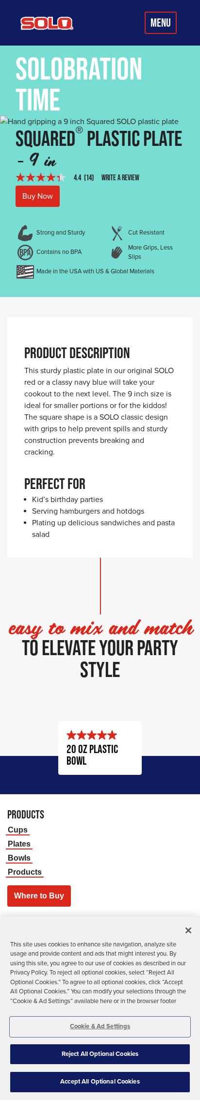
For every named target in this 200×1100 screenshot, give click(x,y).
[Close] (188, 930)
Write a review (120, 177)
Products (25, 872)
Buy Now (37, 196)
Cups (18, 830)
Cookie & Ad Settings (100, 1026)
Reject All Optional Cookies (100, 1054)
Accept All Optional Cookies (100, 1081)
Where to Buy (39, 896)
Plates (19, 844)
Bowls (19, 858)
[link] (58, 177)
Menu (160, 22)
